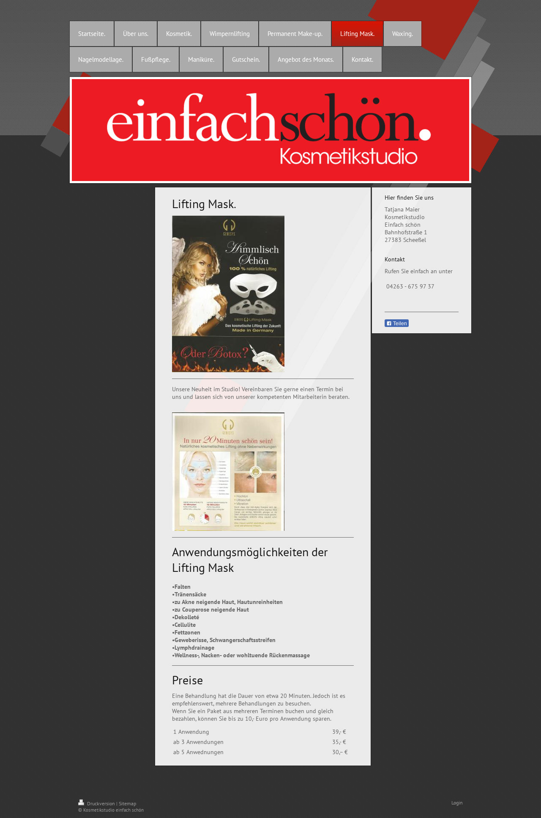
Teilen (399, 324)
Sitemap (127, 803)
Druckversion (101, 803)
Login (457, 802)
